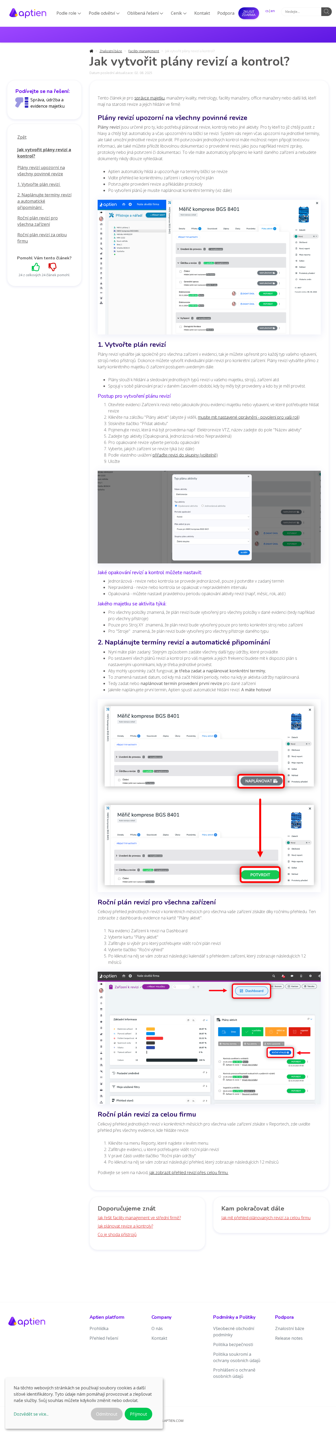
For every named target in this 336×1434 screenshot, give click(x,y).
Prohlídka (99, 1328)
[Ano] (36, 267)
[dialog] (84, 1403)
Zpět (22, 137)
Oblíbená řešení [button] (145, 13)
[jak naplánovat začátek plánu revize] (209, 797)
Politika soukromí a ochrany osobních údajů (236, 1357)
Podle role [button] (68, 13)
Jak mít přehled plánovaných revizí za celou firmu (266, 1218)
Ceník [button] (179, 13)
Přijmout (138, 1414)
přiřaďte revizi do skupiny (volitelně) (185, 455)
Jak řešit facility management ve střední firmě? (139, 1218)
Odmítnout (106, 1414)
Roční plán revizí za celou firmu (42, 238)
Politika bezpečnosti (233, 1344)
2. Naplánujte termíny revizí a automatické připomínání (44, 201)
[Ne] (53, 267)
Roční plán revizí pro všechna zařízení (37, 221)
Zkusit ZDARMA (248, 13)
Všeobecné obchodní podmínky (233, 1332)
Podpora (225, 13)
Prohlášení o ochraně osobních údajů (234, 1373)
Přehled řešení (104, 1338)
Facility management (143, 51)
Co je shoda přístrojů (117, 1234)
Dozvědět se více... (31, 1414)
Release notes (289, 1338)
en (273, 10)
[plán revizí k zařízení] (209, 269)
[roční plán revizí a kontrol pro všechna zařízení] (209, 1040)
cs (267, 10)
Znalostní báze (110, 51)
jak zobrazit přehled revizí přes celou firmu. (188, 1172)
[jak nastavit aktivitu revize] (209, 519)
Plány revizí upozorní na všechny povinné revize (41, 171)
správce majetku (149, 98)
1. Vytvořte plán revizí (39, 184)
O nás (157, 1328)
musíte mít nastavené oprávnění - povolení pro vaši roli (248, 417)
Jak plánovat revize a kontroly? (125, 1226)
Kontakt (202, 13)
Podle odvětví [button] (104, 13)
